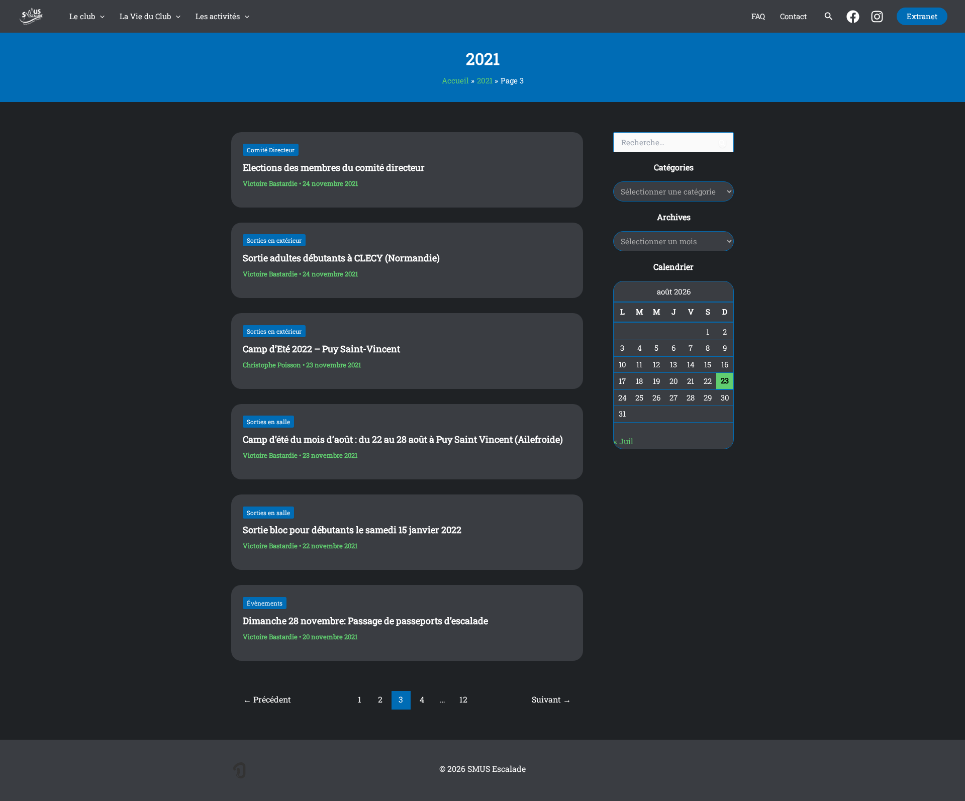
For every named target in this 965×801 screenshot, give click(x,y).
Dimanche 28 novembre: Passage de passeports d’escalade (365, 621)
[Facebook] (852, 16)
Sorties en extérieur (274, 240)
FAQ (758, 16)
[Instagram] (877, 16)
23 (725, 380)
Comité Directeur (271, 150)
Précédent (267, 699)
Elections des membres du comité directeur (334, 167)
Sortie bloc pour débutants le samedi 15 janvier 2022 (352, 530)
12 (463, 699)
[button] (100, 16)
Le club (82, 16)
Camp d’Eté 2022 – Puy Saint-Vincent (321, 349)
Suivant (551, 699)
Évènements (264, 603)
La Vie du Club (145, 16)
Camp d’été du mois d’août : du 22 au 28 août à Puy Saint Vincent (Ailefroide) (403, 439)
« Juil (623, 441)
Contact (793, 16)
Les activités (218, 16)
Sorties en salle (268, 422)
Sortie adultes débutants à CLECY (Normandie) (341, 258)
